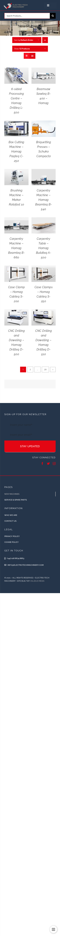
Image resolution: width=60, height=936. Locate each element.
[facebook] (42, 463)
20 (45, 369)
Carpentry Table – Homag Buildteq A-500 (43, 248)
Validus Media (37, 581)
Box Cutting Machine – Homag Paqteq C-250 (16, 151)
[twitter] (48, 463)
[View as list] (32, 56)
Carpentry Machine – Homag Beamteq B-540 (43, 200)
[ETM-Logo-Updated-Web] (16, 3)
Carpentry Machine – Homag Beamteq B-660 (16, 248)
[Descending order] (45, 40)
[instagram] (54, 463)
